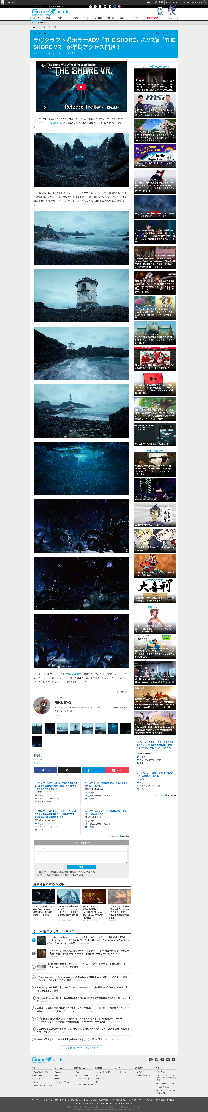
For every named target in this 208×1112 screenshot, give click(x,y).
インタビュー (38, 1079)
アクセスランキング (42, 23)
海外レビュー (38, 1082)
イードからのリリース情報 (83, 1103)
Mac (57, 1075)
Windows (58, 1072)
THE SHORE (54, 122)
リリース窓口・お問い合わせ (59, 1100)
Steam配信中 (75, 674)
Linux (57, 1079)
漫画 (122, 18)
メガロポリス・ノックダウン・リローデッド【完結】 (166, 1077)
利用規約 (150, 1100)
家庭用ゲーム (79, 18)
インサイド (136, 18)
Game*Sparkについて (39, 1100)
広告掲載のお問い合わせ (79, 1100)
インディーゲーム (62, 1082)
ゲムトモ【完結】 (164, 1087)
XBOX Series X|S (82, 1075)
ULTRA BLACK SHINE (165, 1084)
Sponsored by (113, 836)
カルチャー (119, 1068)
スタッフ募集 (99, 1103)
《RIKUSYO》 (122, 692)
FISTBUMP (152, 18)
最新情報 (98, 1068)
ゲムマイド (169, 18)
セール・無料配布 (103, 1072)
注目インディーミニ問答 (42, 1086)
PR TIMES (109, 1103)
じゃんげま (161, 1072)
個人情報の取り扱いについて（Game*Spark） (129, 1100)
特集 (48, 18)
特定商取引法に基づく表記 (165, 1100)
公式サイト (42, 763)
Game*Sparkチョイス (145, 1075)
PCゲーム (62, 18)
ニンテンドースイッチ (84, 1085)
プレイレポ (37, 1075)
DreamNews (119, 1103)
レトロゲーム (121, 1072)
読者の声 (110, 18)
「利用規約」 (65, 875)
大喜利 (139, 1072)
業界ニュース (101, 1079)
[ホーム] (34, 27)
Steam (39, 759)
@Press (129, 1103)
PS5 (77, 1072)
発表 (97, 1075)
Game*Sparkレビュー (41, 1072)
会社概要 (93, 1100)
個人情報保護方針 (105, 1100)
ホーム (36, 18)
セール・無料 (95, 18)
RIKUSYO (62, 702)
